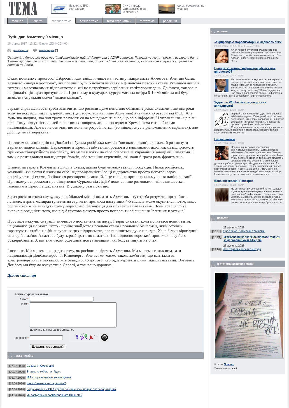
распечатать (20, 50)
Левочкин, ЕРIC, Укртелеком (79, 7)
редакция (170, 21)
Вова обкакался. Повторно (234, 181)
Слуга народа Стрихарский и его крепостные (135, 9)
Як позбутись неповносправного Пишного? (54, 395)
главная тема (62, 21)
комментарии (46, 50)
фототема (147, 21)
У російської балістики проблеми (244, 231)
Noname (229, 364)
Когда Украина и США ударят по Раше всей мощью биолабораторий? (71, 389)
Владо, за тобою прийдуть (44, 371)
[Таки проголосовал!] (249, 357)
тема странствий (119, 21)
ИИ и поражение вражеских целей (49, 377)
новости (37, 21)
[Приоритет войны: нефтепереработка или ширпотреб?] (226, 92)
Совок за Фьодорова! (40, 365)
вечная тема (89, 21)
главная (17, 21)
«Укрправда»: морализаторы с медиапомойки (248, 42)
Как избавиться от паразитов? (46, 383)
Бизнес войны (224, 139)
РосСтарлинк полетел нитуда (242, 249)
